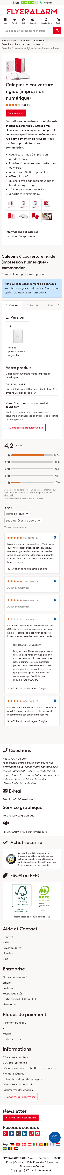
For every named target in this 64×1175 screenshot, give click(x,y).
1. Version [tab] (12, 305)
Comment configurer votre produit (24, 274)
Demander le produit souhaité (26, 427)
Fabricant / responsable (21, 236)
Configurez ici (16, 112)
